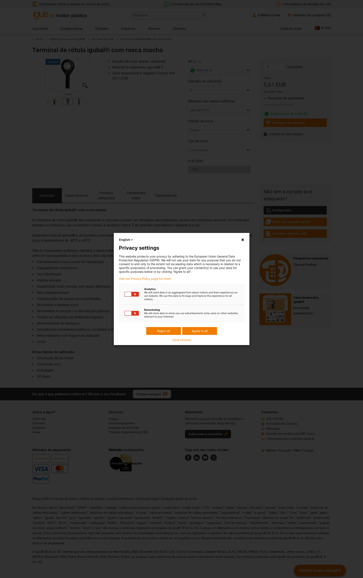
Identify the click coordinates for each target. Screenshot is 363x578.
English (124, 239)
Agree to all (199, 331)
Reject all (163, 331)
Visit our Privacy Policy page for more (145, 278)
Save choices (181, 340)
